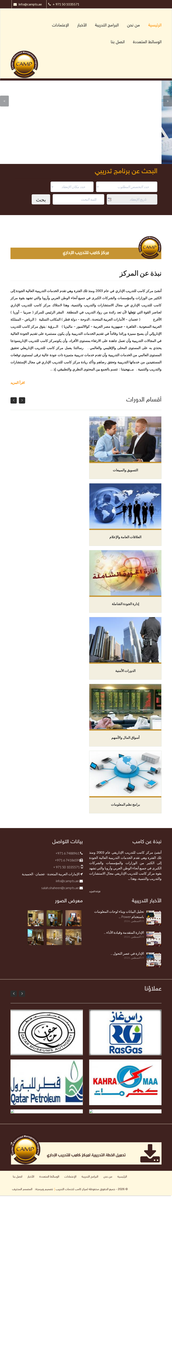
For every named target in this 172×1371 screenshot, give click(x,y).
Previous (4, 101)
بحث (41, 199)
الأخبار (82, 25)
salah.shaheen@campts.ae (60, 888)
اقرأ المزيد (17, 382)
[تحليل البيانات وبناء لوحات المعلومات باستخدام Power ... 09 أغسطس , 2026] (125, 924)
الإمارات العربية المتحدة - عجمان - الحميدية (51, 874)
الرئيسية (155, 25)
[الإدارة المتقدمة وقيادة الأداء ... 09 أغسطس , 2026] (125, 945)
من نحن (133, 25)
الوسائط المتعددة (147, 42)
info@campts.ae (30, 4)
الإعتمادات (60, 25)
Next (167, 101)
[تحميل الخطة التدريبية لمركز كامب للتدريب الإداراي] (86, 1149)
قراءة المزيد (94, 891)
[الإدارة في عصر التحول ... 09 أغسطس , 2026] (125, 966)
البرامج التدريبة (107, 25)
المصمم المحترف (22, 1189)
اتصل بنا (118, 42)
